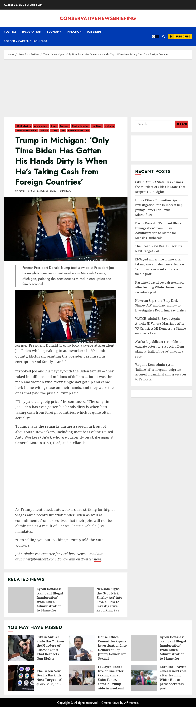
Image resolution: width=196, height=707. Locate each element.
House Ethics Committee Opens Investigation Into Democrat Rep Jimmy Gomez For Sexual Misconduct (82, 648)
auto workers (40, 126)
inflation (74, 32)
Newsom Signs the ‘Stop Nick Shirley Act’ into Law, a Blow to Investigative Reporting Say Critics (81, 600)
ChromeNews (110, 703)
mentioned (42, 509)
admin (22, 191)
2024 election (23, 126)
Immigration (31, 32)
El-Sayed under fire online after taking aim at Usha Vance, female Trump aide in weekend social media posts (82, 678)
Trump (54, 130)
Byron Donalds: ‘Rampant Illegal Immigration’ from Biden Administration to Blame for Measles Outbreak (21, 600)
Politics (10, 32)
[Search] (163, 36)
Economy (54, 32)
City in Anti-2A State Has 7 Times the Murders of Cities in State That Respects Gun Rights (160, 187)
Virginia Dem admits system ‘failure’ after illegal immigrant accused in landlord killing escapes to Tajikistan (160, 371)
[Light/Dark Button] (155, 36)
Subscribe (183, 36)
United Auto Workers (78, 130)
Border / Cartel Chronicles (25, 41)
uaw (63, 130)
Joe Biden (94, 32)
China (54, 126)
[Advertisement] (98, 90)
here (97, 559)
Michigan (109, 126)
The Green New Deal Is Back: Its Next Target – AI (21, 678)
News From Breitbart (26, 130)
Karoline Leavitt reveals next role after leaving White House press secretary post (159, 287)
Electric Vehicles (80, 126)
